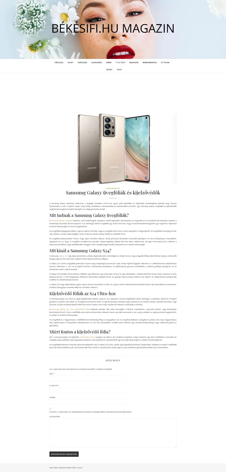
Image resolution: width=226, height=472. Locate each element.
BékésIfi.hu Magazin (113, 28)
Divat (71, 62)
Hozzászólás (54, 416)
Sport (109, 69)
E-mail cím (54, 385)
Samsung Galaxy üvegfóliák (62, 220)
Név (51, 373)
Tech (119, 69)
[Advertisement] (113, 90)
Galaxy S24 (63, 256)
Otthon (165, 62)
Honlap (52, 397)
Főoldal (59, 62)
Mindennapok (150, 62)
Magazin (133, 62)
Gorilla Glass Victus (87, 337)
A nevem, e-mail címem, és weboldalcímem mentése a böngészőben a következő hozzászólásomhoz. (90, 412)
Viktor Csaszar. (77, 468)
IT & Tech (120, 62)
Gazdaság (96, 62)
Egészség (82, 62)
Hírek (109, 62)
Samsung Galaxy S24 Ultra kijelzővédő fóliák (70, 309)
